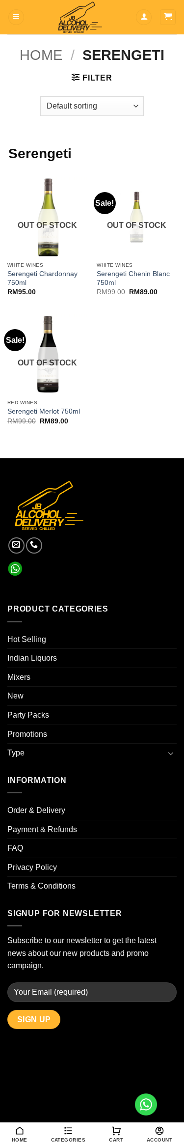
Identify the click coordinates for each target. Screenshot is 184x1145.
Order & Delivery (36, 810)
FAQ (15, 848)
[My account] (144, 17)
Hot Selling (26, 639)
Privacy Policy (32, 867)
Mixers (18, 677)
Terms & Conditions (41, 886)
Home (41, 55)
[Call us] (34, 545)
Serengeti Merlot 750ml (43, 411)
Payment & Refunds (42, 829)
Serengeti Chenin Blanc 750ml (133, 278)
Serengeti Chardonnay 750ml (42, 278)
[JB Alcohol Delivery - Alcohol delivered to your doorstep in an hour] (80, 17)
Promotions (27, 734)
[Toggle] (171, 753)
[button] (16, 17)
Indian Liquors (32, 658)
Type (16, 753)
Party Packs (28, 715)
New (15, 696)
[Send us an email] (16, 545)
